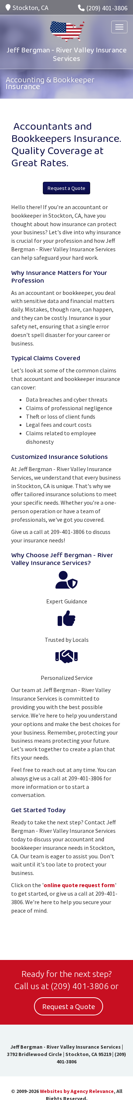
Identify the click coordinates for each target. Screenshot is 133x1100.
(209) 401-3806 (106, 8)
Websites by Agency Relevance (77, 1091)
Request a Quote (66, 188)
